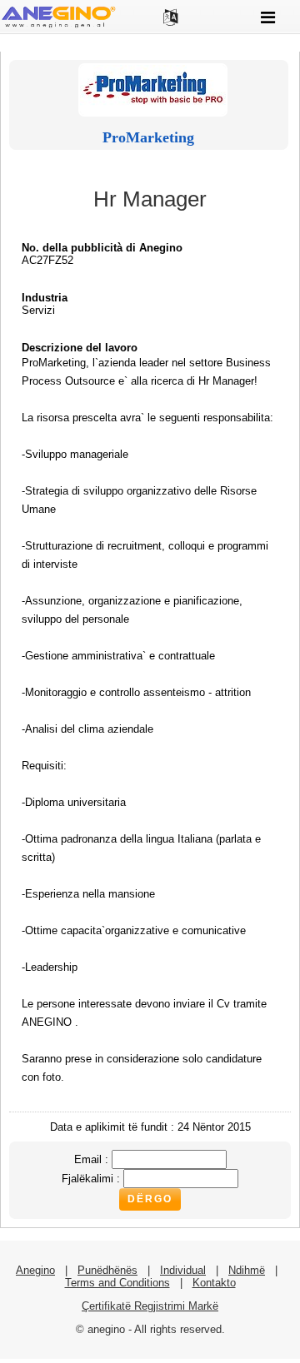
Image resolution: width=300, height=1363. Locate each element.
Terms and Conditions (117, 1282)
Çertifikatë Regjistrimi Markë (150, 1306)
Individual (183, 1270)
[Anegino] (58, 26)
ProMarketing (148, 137)
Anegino (35, 1270)
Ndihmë (246, 1270)
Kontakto (214, 1282)
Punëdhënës (108, 1270)
